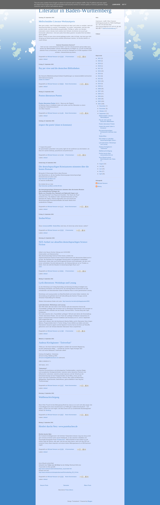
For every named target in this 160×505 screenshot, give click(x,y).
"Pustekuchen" (61, 439)
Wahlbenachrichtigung (49, 397)
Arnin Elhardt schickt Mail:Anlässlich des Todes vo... (107, 159)
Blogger (90, 501)
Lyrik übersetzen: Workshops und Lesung (57, 283)
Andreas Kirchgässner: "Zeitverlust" (55, 342)
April (100, 174)
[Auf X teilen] (81, 57)
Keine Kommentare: (71, 84)
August (101, 163)
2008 (99, 88)
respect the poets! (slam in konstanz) (55, 125)
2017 (99, 68)
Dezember (102, 106)
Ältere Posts (87, 485)
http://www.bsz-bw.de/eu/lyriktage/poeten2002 (76, 301)
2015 (99, 73)
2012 (99, 81)
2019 (99, 63)
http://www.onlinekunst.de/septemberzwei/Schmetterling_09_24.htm (58, 472)
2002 (99, 103)
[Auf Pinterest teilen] (85, 57)
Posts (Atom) (69, 490)
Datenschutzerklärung (109, 28)
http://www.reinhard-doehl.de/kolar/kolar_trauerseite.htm (55, 468)
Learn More (116, 4)
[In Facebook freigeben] (83, 57)
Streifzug (48, 410)
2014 (99, 76)
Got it (124, 4)
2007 (99, 91)
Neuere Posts (44, 485)
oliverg (99, 186)
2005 (99, 96)
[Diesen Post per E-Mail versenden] (78, 57)
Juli (100, 166)
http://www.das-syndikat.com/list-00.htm (50, 186)
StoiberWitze (45, 218)
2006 (99, 93)
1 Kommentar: (69, 230)
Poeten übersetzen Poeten (50, 95)
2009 (99, 86)
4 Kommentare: (70, 449)
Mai (100, 171)
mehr (40, 266)
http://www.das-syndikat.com (47, 178)
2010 (99, 83)
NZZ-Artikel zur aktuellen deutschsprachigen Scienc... (108, 139)
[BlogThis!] (80, 57)
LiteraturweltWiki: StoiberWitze (51, 226)
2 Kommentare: (70, 56)
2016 (99, 71)
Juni (100, 169)
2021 (99, 58)
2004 (99, 98)
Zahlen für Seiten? (44, 79)
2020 (99, 61)
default (45, 59)
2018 (99, 66)
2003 (99, 101)
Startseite (66, 485)
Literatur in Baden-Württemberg (75, 10)
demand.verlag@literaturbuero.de (49, 357)
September (102, 113)
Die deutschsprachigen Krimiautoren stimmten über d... (108, 132)
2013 (99, 78)
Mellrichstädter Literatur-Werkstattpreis (57, 21)
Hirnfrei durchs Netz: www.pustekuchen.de (58, 426)
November (102, 108)
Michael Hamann (103, 183)
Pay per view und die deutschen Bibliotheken (59, 68)
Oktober (101, 111)
